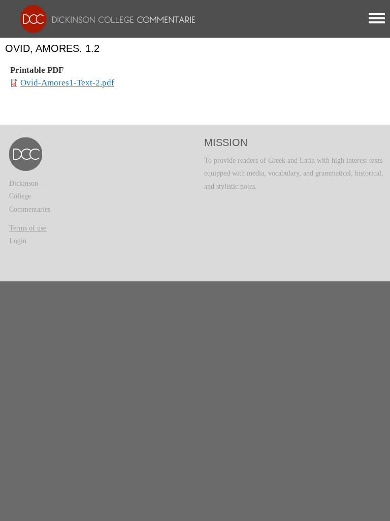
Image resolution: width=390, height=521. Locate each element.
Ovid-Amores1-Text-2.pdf (67, 83)
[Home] (105, 18)
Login (17, 241)
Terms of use (27, 228)
